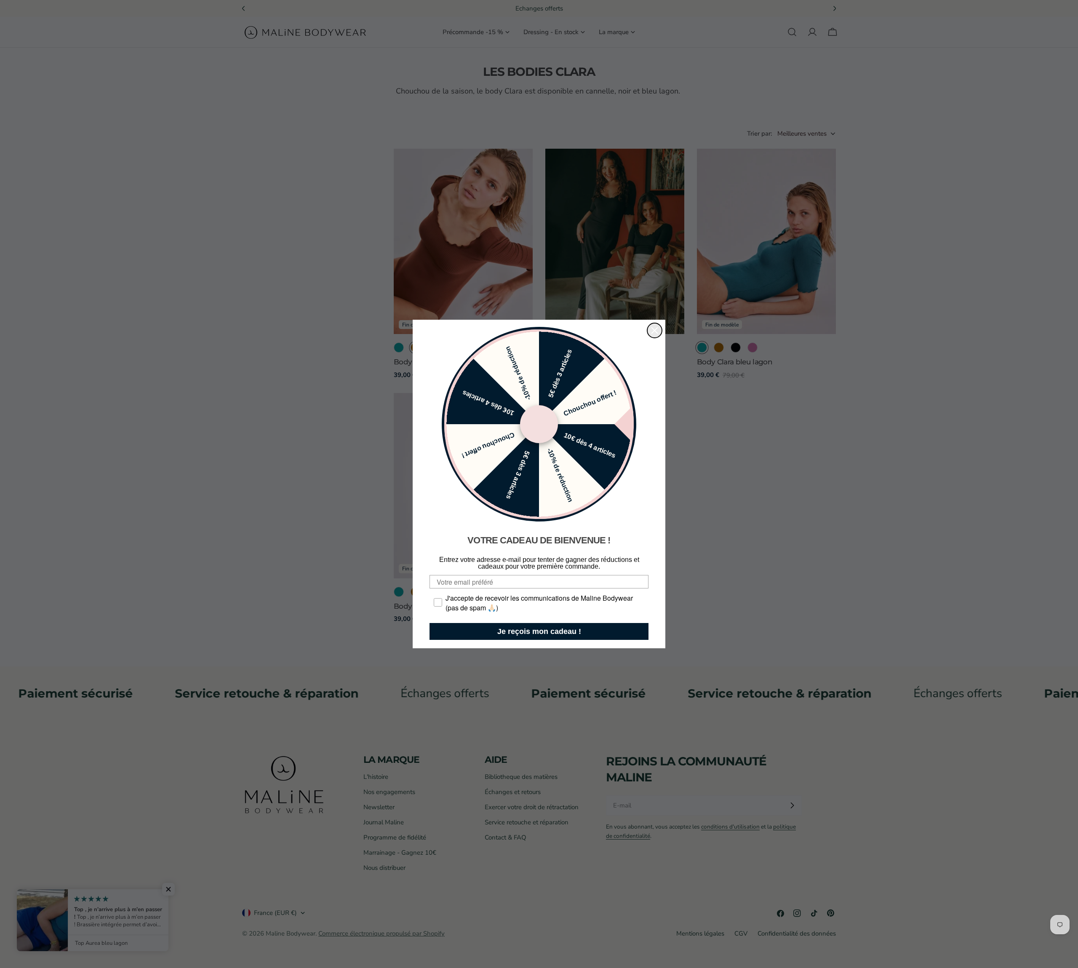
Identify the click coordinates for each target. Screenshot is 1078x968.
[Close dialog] (654, 330)
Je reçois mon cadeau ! (539, 631)
